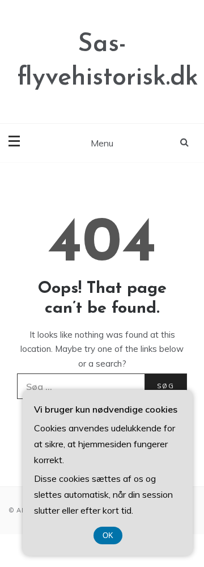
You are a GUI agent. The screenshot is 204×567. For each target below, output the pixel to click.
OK (108, 535)
